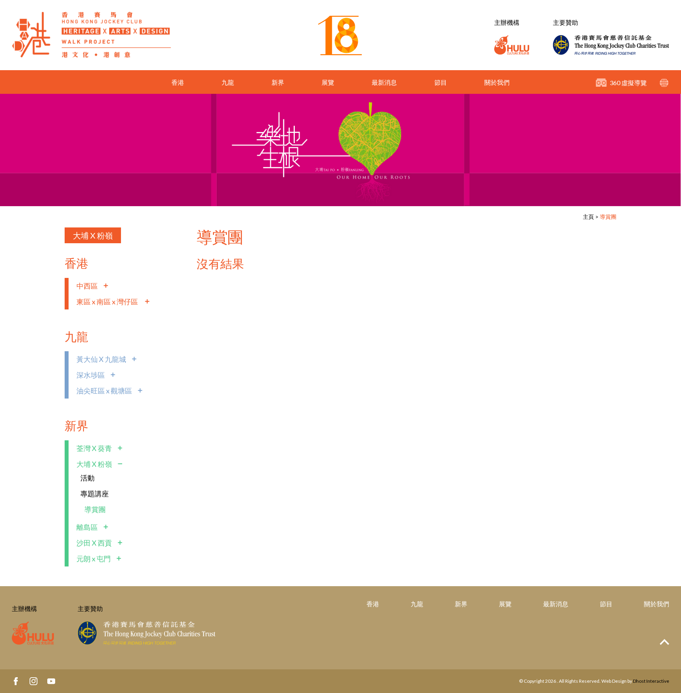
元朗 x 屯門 (93, 558)
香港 (177, 82)
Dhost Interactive (651, 681)
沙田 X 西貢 (94, 542)
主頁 (588, 216)
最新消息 (384, 82)
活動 (87, 477)
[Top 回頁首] (664, 642)
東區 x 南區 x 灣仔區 (107, 301)
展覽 (328, 82)
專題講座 (94, 493)
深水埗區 (90, 375)
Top (664, 642)
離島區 (87, 527)
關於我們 (497, 82)
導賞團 (608, 216)
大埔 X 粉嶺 (93, 235)
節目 (440, 82)
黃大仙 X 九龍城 (101, 359)
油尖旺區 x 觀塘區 (104, 390)
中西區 (87, 285)
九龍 (227, 82)
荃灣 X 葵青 (94, 448)
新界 (278, 82)
